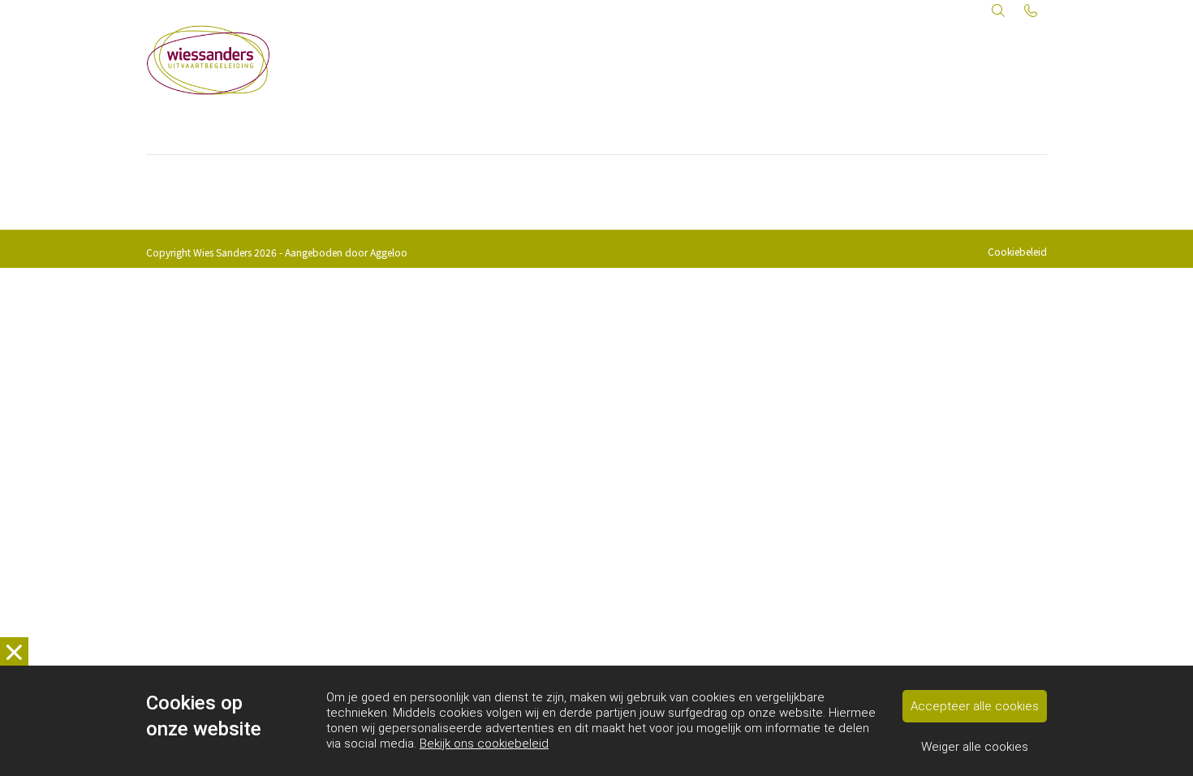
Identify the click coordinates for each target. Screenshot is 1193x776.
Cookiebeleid (1017, 251)
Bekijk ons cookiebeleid (484, 743)
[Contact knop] (1031, 9)
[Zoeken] (998, 9)
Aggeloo (388, 252)
